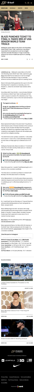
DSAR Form (4, 380)
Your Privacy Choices (13, 380)
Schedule (12, 8)
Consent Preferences (14, 377)
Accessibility (4, 382)
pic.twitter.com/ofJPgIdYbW (11, 117)
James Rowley (17, 228)
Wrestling (4, 288)
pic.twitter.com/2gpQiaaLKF (21, 160)
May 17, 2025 (28, 118)
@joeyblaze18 (25, 153)
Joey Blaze (12, 106)
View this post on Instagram (9, 234)
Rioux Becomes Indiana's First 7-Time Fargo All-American (15, 311)
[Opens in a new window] (8, 360)
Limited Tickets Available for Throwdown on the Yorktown (15, 283)
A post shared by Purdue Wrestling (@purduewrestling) (17, 237)
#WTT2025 (14, 190)
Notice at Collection (24, 380)
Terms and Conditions (26, 377)
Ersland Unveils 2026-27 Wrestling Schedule (14, 338)
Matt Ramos (4, 219)
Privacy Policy (4, 377)
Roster (20, 8)
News (26, 8)
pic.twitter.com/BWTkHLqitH (21, 194)
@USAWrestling (10, 115)
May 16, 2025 (29, 162)
